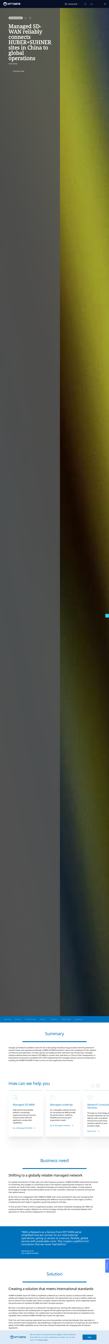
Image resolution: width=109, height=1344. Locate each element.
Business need (30, 1019)
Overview (7, 1019)
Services (18, 1019)
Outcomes (53, 1019)
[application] (54, 1337)
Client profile (66, 1019)
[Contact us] (91, 4)
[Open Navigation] (105, 4)
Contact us (78, 1019)
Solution (43, 1019)
